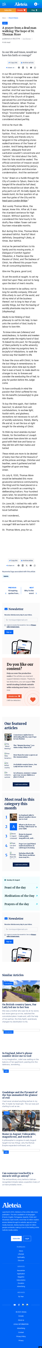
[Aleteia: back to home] (21, 4)
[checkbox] (5, 625)
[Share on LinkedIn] (23, 68)
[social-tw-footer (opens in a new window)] (23, 1305)
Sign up (9, 632)
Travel (6, 1113)
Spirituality (21, 1257)
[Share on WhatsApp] (35, 68)
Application (21, 1274)
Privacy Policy (21, 1336)
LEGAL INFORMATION (21, 1324)
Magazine (21, 1277)
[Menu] (7, 4)
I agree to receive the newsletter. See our (21, 626)
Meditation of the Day (19, 896)
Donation (21, 1283)
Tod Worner (26, 39)
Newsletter (21, 1271)
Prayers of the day (16, 904)
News (4, 18)
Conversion (8, 983)
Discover (21, 1260)
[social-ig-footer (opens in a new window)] (27, 1305)
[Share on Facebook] (19, 68)
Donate (20, 10)
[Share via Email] (31, 68)
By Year (21, 1296)
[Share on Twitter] (27, 68)
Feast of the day (15, 887)
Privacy (21, 1340)
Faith (6, 1071)
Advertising (21, 1286)
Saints (6, 576)
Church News (13, 18)
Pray (33, 10)
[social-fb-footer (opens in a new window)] (19, 1305)
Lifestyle (21, 1254)
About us (21, 1320)
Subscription (21, 1280)
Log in (27, 1238)
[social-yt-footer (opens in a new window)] (15, 1305)
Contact (21, 1332)
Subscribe (8, 10)
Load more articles (21, 784)
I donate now (12, 696)
